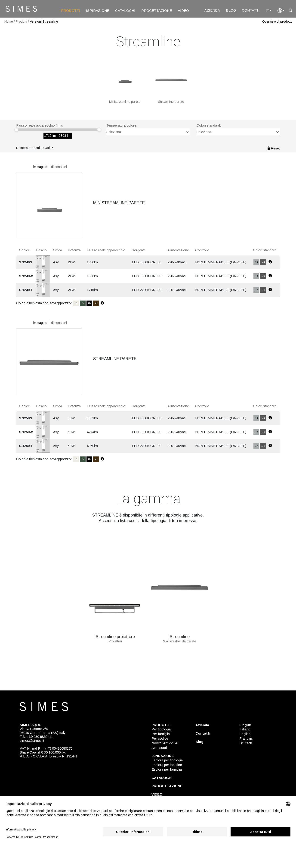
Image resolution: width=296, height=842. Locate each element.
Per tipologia (161, 729)
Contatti (202, 733)
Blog (199, 742)
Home (8, 21)
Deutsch (245, 743)
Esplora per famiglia (166, 769)
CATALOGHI (125, 10)
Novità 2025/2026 (164, 743)
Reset (275, 148)
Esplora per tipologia (167, 760)
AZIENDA (212, 10)
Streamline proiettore (115, 636)
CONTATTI (251, 10)
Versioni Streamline (44, 21)
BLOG (231, 10)
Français (246, 738)
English (244, 734)
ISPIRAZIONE (97, 10)
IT (267, 10)
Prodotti (21, 21)
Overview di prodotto (277, 21)
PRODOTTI (70, 10)
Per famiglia (160, 734)
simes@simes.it (32, 740)
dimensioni (59, 167)
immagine (40, 167)
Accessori (159, 748)
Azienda (202, 725)
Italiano (244, 729)
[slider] (16, 130)
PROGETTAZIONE (156, 10)
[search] (290, 10)
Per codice (159, 738)
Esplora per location (166, 765)
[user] (281, 10)
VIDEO (183, 10)
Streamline (180, 636)
